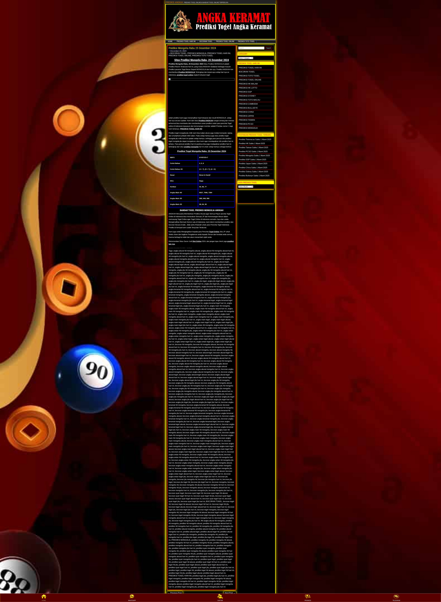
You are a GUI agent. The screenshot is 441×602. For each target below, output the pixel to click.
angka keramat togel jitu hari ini (196, 306)
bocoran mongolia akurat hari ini (217, 488)
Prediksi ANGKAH (206, 121)
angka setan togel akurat (203, 339)
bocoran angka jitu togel (204, 397)
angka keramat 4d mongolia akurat (215, 287)
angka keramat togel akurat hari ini (189, 303)
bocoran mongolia (219, 482)
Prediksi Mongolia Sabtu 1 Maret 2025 (254, 156)
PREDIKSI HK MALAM (248, 84)
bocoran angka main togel (201, 446)
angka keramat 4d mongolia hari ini (218, 289)
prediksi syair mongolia (205, 548)
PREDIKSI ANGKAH (174, 2)
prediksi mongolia (191, 147)
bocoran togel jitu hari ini (186, 510)
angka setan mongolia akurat (189, 333)
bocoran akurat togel (204, 353)
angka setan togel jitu (205, 342)
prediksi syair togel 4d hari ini (208, 562)
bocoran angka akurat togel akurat (193, 375)
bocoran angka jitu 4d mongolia (216, 380)
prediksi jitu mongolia (188, 534)
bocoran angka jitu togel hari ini (219, 399)
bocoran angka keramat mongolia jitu (205, 419)
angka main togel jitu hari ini (180, 325)
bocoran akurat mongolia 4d (221, 350)
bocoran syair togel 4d (194, 493)
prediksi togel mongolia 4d (192, 579)
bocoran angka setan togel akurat (211, 471)
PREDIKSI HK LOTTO (248, 88)
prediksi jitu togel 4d (206, 537)
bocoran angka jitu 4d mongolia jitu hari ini (189, 388)
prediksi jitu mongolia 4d (208, 534)
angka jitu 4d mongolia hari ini (181, 273)
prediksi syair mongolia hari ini (201, 556)
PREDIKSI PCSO (246, 124)
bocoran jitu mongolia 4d (187, 479)
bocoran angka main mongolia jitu (207, 444)
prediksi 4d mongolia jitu (202, 526)
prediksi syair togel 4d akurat (183, 562)
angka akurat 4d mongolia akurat (186, 251)
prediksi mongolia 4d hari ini (180, 543)
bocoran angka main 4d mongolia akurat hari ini (202, 433)
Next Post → (230, 593)
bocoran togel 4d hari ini (201, 504)
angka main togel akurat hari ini (181, 322)
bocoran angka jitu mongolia (218, 388)
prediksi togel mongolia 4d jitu (209, 581)
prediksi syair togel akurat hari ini (214, 565)
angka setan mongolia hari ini (181, 336)
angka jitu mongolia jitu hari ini (181, 281)
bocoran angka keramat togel (205, 422)
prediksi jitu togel (190, 537)
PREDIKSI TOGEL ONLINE (225, 41)
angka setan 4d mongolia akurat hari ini (191, 328)
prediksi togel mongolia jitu (186, 587)
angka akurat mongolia (197, 256)
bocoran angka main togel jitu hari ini (211, 452)
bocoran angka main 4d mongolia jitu (205, 435)
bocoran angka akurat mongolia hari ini (204, 369)
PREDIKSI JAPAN (246, 116)
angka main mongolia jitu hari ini (182, 320)
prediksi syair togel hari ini (179, 567)
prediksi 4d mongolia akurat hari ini (217, 523)
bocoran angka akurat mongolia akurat (192, 366)
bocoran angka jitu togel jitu (180, 402)
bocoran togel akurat (177, 507)
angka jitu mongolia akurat (213, 276)
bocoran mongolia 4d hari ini (214, 485)
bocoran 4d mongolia (183, 344)
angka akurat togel (221, 262)
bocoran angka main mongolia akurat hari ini (205, 441)
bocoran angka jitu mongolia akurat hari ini (215, 391)
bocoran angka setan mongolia (187, 463)
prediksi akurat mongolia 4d (207, 529)
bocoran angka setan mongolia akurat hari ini (187, 466)
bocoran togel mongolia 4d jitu (183, 515)
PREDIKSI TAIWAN (247, 120)
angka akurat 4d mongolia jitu (209, 254)
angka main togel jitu (224, 322)
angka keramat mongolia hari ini (194, 298)
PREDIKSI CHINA (246, 112)
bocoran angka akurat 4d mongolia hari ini (186, 361)
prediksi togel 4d (187, 570)
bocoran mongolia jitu (199, 490)
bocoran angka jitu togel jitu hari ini (206, 402)
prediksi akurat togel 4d (209, 532)
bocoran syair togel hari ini (213, 499)
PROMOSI (308, 600)
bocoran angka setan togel (186, 471)
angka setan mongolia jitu (204, 336)
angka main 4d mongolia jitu (201, 311)
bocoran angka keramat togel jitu (200, 427)
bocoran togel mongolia (206, 510)
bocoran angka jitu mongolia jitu (212, 394)
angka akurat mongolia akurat (220, 256)
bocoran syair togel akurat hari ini (188, 499)
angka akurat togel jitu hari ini (206, 267)
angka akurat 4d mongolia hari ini (182, 254)
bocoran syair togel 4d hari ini (181, 496)
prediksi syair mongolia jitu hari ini (186, 559)
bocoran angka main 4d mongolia (196, 430)
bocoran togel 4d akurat (181, 504)
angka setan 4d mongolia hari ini (221, 328)
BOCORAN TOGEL (205, 41)
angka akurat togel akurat (179, 265)
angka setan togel (185, 339)
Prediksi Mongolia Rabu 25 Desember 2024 (192, 48)
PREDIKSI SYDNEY (247, 96)
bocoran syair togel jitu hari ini (193, 501)
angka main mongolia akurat (207, 314)
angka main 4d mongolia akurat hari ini (211, 309)
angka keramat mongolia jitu (219, 298)
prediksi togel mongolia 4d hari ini (182, 581)
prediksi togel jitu (199, 576)
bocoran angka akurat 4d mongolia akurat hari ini (210, 358)
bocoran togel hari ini (218, 507)
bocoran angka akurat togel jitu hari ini (187, 380)
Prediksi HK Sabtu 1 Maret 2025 (252, 143)
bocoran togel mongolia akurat (209, 515)
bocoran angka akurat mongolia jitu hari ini (202, 372)
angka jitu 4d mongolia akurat (189, 270)
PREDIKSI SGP (245, 92)
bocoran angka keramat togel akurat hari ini (203, 424)
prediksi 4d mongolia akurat (191, 523)
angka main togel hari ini (205, 322)
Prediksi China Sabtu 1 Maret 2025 (253, 168)
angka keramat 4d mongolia (189, 287)
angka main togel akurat (220, 320)
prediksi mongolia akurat (223, 543)
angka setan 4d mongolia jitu (180, 331)
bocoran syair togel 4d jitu (204, 496)
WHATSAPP (132, 600)
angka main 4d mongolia (220, 306)
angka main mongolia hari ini (200, 317)
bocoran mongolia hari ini (179, 490)
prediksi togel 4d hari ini (224, 570)
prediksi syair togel (208, 559)
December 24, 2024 (178, 51)
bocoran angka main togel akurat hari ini (191, 449)
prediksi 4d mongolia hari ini (180, 526)
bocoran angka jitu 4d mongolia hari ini (191, 386)
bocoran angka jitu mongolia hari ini (183, 394)
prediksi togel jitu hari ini (217, 576)
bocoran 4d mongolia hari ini (192, 347)
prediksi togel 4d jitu (177, 573)
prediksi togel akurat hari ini (214, 573)
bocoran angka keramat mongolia (199, 413)
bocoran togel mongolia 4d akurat (193, 512)
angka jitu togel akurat (217, 281)
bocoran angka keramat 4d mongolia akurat (204, 405)
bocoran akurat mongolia (198, 350)
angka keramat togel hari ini (215, 303)
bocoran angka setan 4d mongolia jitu (186, 460)
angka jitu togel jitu (212, 284)
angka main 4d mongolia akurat (181, 309)
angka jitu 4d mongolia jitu (204, 273)
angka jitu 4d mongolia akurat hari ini (217, 270)
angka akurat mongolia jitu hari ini (199, 262)
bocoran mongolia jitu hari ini (220, 490)
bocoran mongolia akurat (192, 488)
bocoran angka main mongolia (205, 438)
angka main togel (203, 320)
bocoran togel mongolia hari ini (201, 518)
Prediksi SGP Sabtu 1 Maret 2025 (252, 160)
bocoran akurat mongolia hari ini (182, 353)
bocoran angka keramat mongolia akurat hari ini (202, 416)
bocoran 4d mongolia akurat (204, 344)
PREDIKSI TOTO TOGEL (246, 41)
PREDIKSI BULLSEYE (248, 108)
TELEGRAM (396, 600)
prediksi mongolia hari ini (205, 545)
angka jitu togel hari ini (194, 284)
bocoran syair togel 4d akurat (216, 493)
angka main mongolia (186, 314)
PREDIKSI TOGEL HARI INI (186, 41)
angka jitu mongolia (194, 276)
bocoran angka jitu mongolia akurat (183, 391)
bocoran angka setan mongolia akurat (216, 463)
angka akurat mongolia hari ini (212, 259)
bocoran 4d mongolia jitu (215, 347)
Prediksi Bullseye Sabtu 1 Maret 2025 (254, 176)
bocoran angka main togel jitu (183, 452)
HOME (44, 600)
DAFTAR (220, 600)
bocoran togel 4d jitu (220, 504)
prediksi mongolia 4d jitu (202, 543)
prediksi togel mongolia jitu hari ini (212, 587)
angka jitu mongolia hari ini (200, 278)
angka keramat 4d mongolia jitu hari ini (210, 292)
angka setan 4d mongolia (202, 325)
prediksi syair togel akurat (189, 565)
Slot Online (196, 241)
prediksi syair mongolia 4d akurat (193, 551)
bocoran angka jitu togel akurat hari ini (190, 399)
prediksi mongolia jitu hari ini (183, 548)
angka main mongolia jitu (223, 317)
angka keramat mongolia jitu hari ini (183, 300)
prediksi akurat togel (191, 532)
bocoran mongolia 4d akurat (191, 485)
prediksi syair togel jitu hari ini (222, 567)
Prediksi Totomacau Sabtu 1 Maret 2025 (255, 139)
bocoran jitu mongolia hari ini (210, 479)
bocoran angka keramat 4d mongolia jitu (191, 411)
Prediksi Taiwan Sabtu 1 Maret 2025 (253, 147)
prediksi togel (174, 570)
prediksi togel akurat (194, 573)
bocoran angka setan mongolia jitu (189, 468)
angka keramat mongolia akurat (197, 295)
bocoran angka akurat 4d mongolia (206, 355)
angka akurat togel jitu (184, 267)
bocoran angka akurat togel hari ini (195, 377)
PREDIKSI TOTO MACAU (249, 100)
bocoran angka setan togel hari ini (209, 474)
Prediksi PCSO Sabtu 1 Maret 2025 (253, 152)
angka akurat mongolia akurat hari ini (184, 259)
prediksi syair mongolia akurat (209, 554)
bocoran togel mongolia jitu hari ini (186, 521)
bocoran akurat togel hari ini (180, 355)
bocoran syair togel (176, 493)
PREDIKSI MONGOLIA (196, 53)
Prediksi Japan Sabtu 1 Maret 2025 (253, 164)
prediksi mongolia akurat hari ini (182, 545)
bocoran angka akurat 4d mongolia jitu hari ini (190, 364)
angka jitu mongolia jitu (220, 278)
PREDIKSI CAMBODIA (248, 104)
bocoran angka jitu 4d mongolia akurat (184, 383)
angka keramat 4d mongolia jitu (181, 292)
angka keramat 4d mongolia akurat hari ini (186, 289)
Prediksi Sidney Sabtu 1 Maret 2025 (253, 172)
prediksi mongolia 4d (199, 540)
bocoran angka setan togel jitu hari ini (202, 477)
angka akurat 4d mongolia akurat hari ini (217, 251)
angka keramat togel (206, 300)
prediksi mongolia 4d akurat (220, 540)
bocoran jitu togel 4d (182, 482)
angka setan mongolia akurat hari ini (216, 333)
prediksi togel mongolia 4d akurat (217, 579)
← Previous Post (175, 593)
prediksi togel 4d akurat (204, 570)
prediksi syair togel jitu (200, 567)
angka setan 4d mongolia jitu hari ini (207, 331)
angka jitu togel (200, 281)
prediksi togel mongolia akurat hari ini (198, 584)
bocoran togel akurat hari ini (197, 507)
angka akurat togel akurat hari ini (203, 265)
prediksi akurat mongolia (185, 529)
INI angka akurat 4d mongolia (213, 521)
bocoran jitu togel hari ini (201, 482)
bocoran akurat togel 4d (222, 353)
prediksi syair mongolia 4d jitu (183, 554)
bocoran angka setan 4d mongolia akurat (206, 455)
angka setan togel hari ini (185, 342)
